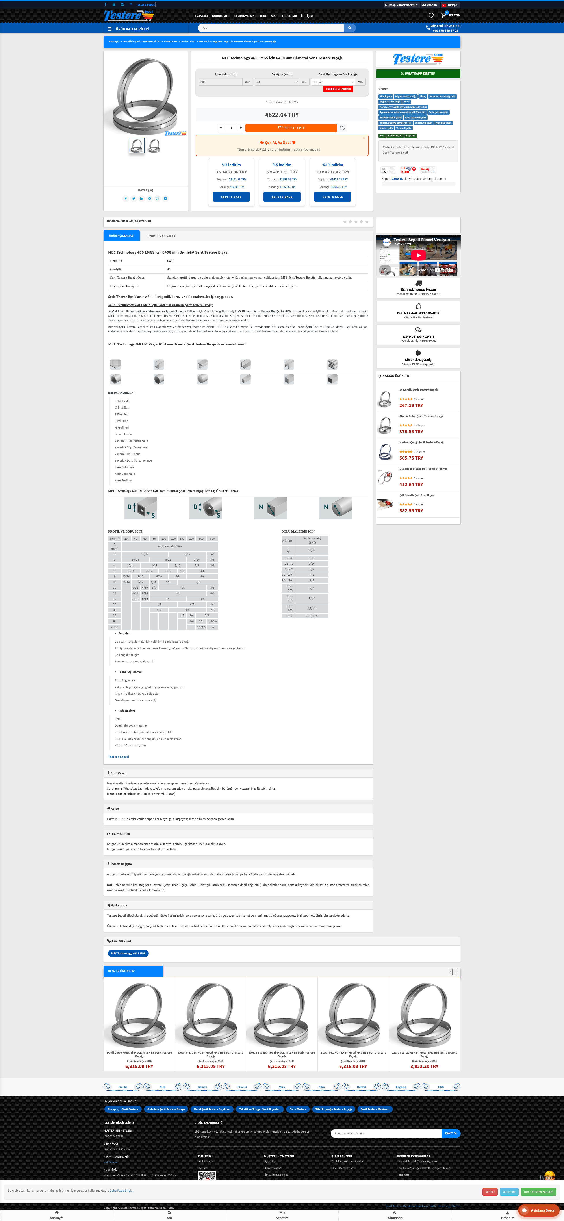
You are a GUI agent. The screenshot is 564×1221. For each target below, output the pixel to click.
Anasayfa (201, 16)
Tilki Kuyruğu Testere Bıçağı (333, 1109)
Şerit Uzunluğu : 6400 (114, 1061)
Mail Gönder (111, 1162)
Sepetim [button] (282, 1215)
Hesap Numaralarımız (402, 5)
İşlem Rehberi (273, 1161)
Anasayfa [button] (56, 1217)
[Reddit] (165, 198)
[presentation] (450, 972)
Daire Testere (297, 1109)
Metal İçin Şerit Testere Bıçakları (141, 41)
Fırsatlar (289, 16)
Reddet (490, 1192)
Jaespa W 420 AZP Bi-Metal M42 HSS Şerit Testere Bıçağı (399, 1054)
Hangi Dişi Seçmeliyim (338, 89)
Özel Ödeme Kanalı (343, 1168)
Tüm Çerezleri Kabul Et (538, 1192)
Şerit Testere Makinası (375, 1109)
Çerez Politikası (274, 1168)
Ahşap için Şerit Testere (123, 1109)
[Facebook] (125, 198)
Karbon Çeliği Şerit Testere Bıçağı (421, 443)
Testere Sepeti (118, 757)
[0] (443, 16)
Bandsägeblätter (427, 1206)
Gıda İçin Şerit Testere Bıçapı (166, 1109)
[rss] (131, 4)
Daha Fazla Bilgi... (122, 1190)
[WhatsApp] (157, 198)
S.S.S (274, 16)
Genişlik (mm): (282, 74)
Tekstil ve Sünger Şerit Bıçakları (259, 1109)
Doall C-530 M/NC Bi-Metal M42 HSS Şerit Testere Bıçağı (184, 1054)
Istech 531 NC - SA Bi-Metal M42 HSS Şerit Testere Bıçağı (327, 1054)
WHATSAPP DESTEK (419, 73)
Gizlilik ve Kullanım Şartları (348, 1161)
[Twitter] (133, 198)
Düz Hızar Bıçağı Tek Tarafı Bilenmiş (423, 469)
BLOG (263, 16)
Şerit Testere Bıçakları (401, 1206)
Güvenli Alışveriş (418, 360)
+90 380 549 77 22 (445, 30)
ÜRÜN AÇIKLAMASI (121, 236)
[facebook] (105, 4)
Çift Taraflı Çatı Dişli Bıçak (416, 495)
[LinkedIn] (141, 198)
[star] (400, 399)
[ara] (350, 28)
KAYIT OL (451, 1133)
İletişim (307, 16)
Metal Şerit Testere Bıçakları (212, 1109)
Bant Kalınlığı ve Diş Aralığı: (338, 74)
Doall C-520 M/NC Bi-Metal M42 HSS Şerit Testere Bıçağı (113, 1055)
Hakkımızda (206, 1161)
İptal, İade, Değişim (276, 1175)
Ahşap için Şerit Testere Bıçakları (417, 1161)
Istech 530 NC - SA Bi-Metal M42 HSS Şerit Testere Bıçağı (256, 1054)
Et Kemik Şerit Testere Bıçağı (418, 390)
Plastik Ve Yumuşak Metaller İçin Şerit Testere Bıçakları (424, 1171)
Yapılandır (509, 1192)
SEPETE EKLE (294, 128)
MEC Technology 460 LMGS (128, 953)
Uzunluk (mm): (225, 74)
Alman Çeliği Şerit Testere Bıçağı (421, 416)
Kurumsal (220, 16)
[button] (277, 30)
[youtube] (113, 4)
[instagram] (122, 4)
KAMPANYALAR (244, 16)
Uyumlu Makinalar (161, 236)
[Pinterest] (149, 198)
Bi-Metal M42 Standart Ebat (179, 41)
